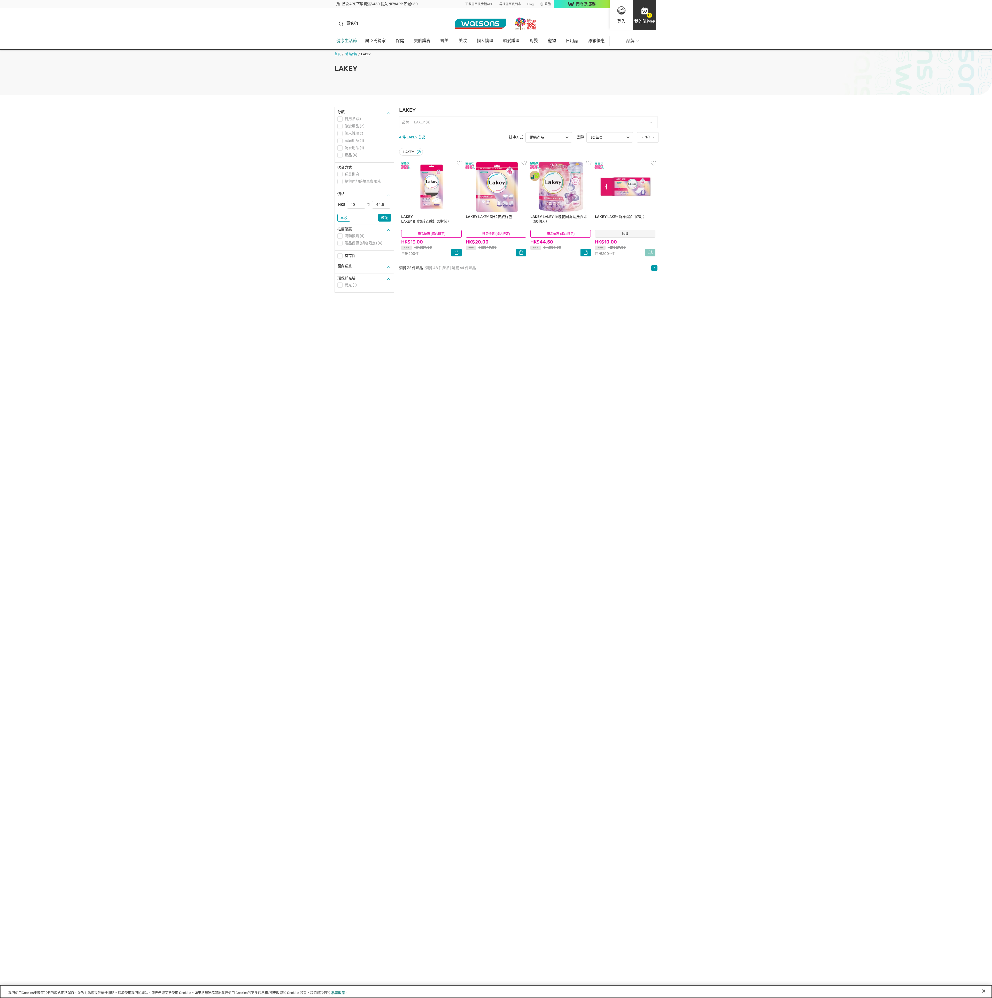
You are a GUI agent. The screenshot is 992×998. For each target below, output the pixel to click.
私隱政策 (338, 993)
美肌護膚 (422, 40)
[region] (496, 991)
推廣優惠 (344, 229)
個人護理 (485, 40)
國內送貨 (344, 266)
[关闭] (983, 991)
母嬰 (534, 40)
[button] (644, 15)
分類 (341, 112)
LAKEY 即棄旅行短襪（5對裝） (426, 219)
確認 (384, 218)
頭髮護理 (511, 40)
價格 (341, 194)
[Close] (419, 152)
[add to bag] (456, 252)
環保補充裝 (346, 278)
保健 (400, 40)
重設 (343, 218)
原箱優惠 (596, 40)
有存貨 (350, 256)
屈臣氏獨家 (375, 40)
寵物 (552, 40)
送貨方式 (344, 167)
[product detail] (431, 186)
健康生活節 (346, 40)
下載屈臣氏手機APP (479, 4)
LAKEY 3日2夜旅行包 (489, 217)
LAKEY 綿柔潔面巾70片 (620, 217)
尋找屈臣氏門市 (510, 4)
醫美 (444, 40)
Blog (530, 4)
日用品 (572, 40)
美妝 (463, 40)
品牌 (630, 40)
